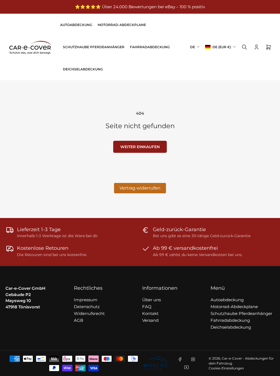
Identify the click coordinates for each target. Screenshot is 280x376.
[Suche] (244, 47)
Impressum (85, 299)
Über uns (151, 299)
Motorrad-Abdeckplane (122, 25)
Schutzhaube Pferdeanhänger (93, 47)
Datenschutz (87, 306)
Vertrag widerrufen (140, 188)
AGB (78, 320)
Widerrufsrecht (89, 313)
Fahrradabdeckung (150, 47)
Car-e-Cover (232, 358)
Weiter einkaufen (140, 146)
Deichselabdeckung (83, 69)
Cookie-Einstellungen (226, 368)
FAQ (146, 306)
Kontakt (150, 313)
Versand (150, 320)
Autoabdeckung (76, 25)
